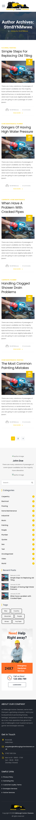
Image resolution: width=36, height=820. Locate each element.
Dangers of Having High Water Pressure (17, 129)
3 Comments (26, 110)
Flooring (5, 48)
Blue (5, 611)
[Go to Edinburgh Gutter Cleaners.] (8, 31)
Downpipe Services (10, 789)
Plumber (20, 124)
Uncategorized (7, 554)
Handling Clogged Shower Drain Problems (16, 287)
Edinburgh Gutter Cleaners (24, 813)
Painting (12, 48)
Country (16, 611)
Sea (3, 544)
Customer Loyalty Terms (12, 785)
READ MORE (17, 113)
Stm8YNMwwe (14, 110)
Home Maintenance (9, 124)
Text (3, 549)
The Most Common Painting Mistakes (17, 365)
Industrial (5, 516)
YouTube (18, 621)
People (4, 530)
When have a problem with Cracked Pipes (13, 207)
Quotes (4, 539)
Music (4, 520)
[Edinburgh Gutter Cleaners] (18, 6)
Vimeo (6, 621)
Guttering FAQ (8, 781)
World (4, 563)
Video (4, 559)
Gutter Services (9, 792)
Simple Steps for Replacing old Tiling (17, 53)
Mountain (7, 616)
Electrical (5, 501)
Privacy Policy (8, 777)
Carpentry (6, 200)
